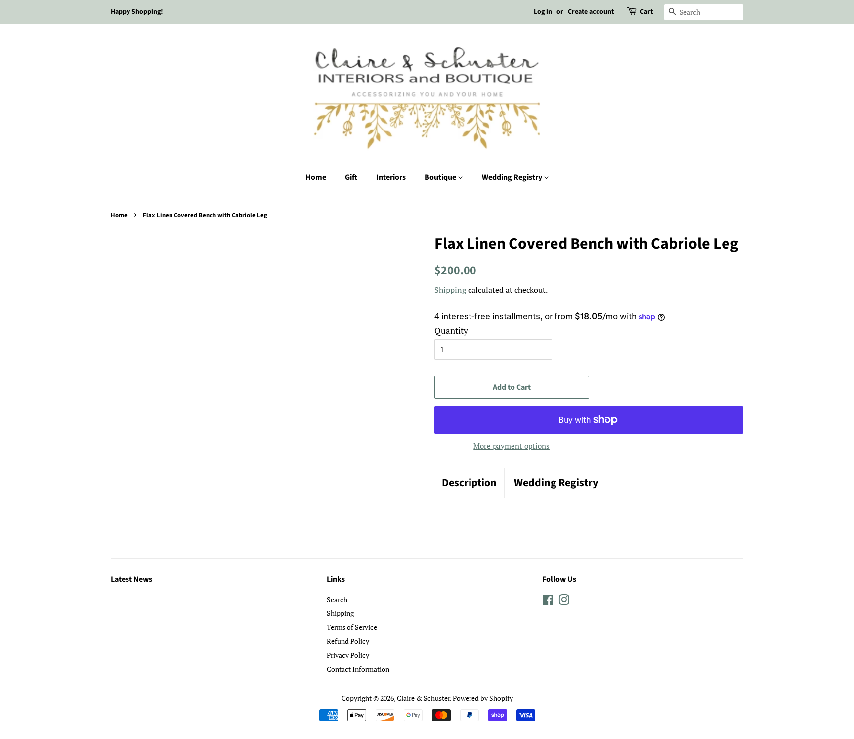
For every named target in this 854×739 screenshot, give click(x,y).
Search (337, 599)
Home (315, 177)
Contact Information (358, 669)
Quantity (451, 330)
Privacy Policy (348, 655)
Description (469, 483)
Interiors (391, 177)
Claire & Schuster (423, 698)
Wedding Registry (513, 177)
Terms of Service (352, 627)
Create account (591, 12)
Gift (351, 177)
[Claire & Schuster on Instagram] (563, 601)
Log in (543, 12)
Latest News (131, 579)
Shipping (450, 289)
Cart (646, 12)
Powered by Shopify (483, 698)
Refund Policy (348, 641)
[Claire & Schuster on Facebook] (548, 601)
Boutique (441, 177)
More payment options (511, 446)
